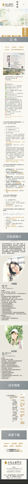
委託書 (20, 451)
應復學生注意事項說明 (12, 190)
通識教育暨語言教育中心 (25, 32)
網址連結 (15, 170)
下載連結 (13, 225)
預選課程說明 (9, 160)
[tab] (6, 47)
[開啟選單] (24, 4)
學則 (15, 395)
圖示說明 (16, 160)
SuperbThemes (23, 481)
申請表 (18, 449)
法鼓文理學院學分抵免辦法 (13, 141)
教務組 (18, 4)
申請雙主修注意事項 (11, 226)
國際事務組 (6, 36)
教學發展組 (16, 36)
